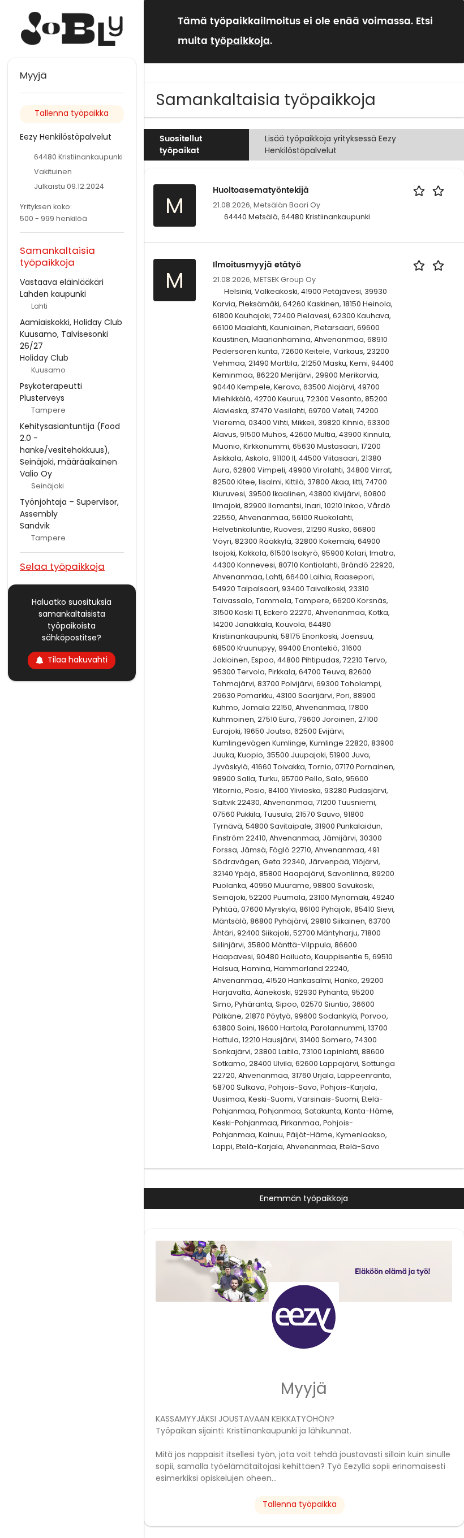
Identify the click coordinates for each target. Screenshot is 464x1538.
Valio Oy (36, 473)
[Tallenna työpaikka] (430, 190)
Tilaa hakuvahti (78, 659)
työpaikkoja (240, 41)
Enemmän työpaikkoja (304, 1198)
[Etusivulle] (72, 29)
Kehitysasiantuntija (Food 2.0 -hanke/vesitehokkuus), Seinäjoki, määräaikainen (70, 444)
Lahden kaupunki (53, 294)
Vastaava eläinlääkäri (62, 282)
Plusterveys (42, 398)
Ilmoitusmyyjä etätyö (257, 264)
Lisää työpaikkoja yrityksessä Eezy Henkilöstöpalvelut (330, 144)
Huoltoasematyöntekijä (261, 190)
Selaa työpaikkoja (62, 566)
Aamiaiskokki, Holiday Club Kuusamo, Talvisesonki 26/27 (71, 334)
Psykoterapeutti (51, 386)
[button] (446, 31)
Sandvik (35, 525)
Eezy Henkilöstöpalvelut (65, 136)
